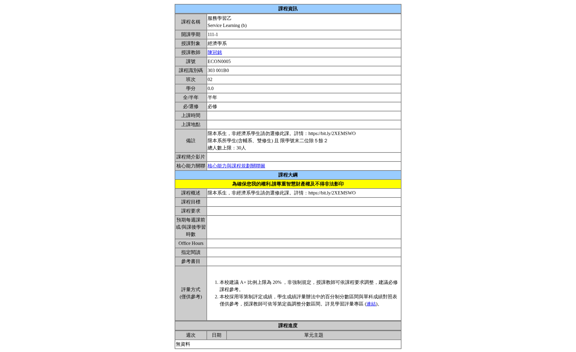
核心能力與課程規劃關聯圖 (236, 165)
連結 (371, 303)
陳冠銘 (215, 52)
